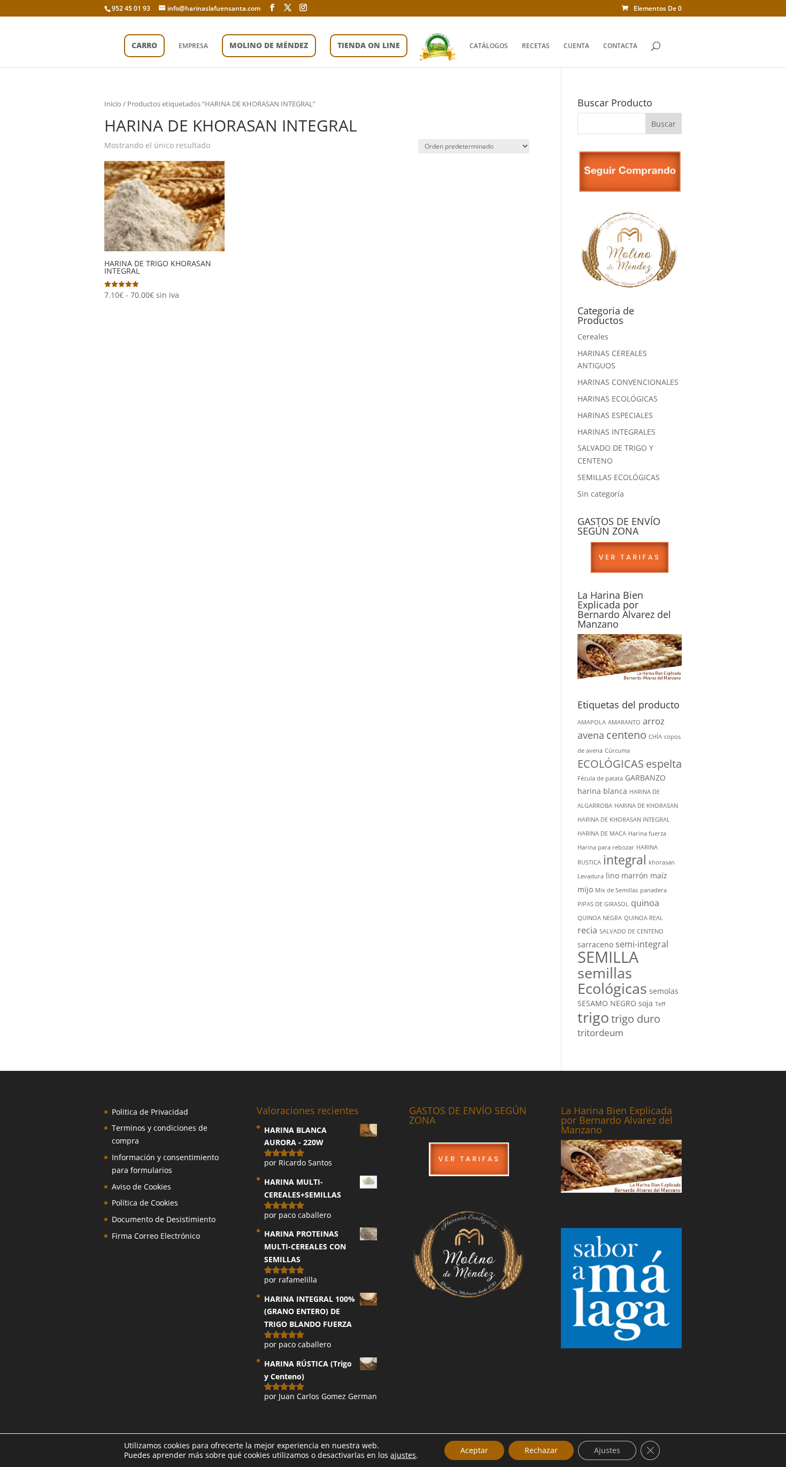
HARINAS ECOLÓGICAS (617, 398)
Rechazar (541, 1450)
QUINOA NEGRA (599, 918)
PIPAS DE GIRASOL (603, 904)
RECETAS (536, 46)
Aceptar (474, 1450)
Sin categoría (600, 494)
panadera (653, 890)
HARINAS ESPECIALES (615, 415)
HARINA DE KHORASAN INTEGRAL (623, 819)
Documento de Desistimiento (163, 1219)
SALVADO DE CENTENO (631, 931)
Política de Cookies (145, 1203)
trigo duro (635, 1019)
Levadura (590, 876)
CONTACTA (620, 46)
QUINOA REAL (643, 918)
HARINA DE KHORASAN (646, 805)
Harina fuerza (647, 833)
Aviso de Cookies (141, 1187)
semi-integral (641, 944)
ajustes (403, 1455)
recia (587, 930)
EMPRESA (193, 46)
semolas (664, 991)
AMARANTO (624, 722)
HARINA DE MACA (601, 833)
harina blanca (602, 791)
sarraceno (595, 944)
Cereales (592, 336)
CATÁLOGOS (488, 46)
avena (590, 735)
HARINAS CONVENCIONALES (628, 382)
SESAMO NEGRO (606, 1003)
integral (624, 859)
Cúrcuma (617, 750)
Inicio (112, 104)
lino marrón (627, 875)
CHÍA (655, 736)
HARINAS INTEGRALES (616, 432)
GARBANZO (645, 778)
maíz (658, 875)
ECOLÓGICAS (610, 763)
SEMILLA (607, 957)
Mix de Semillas (616, 890)
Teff (660, 1004)
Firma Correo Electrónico (156, 1236)
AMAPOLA (591, 722)
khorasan (662, 862)
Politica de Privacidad (150, 1112)
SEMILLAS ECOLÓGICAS (618, 477)
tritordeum (600, 1032)
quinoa (645, 903)
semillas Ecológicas (612, 980)
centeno (626, 734)
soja (645, 1003)
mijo (585, 889)
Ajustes (607, 1450)
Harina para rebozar (605, 847)
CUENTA (576, 46)
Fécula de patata (600, 778)
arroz (654, 721)
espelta (664, 763)
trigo (593, 1017)
